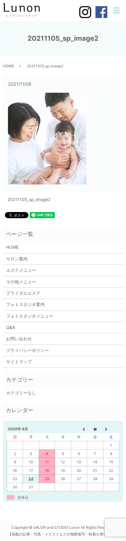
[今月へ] (95, 429)
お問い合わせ (19, 338)
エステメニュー (21, 270)
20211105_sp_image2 (29, 199)
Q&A (10, 327)
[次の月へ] (111, 429)
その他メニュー (21, 281)
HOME (8, 66)
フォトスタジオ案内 (25, 304)
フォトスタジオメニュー (29, 316)
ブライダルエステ (23, 293)
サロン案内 (17, 258)
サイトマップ (19, 361)
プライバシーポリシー (27, 350)
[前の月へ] (79, 429)
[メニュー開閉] (116, 10)
